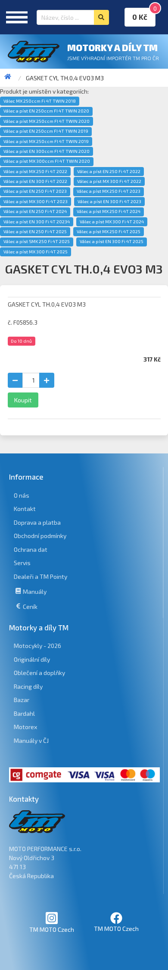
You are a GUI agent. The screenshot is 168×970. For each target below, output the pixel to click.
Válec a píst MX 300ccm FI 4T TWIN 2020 (46, 161)
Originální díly (32, 659)
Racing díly (28, 686)
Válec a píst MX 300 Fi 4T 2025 (35, 251)
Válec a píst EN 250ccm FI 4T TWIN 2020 (46, 110)
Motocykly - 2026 (37, 645)
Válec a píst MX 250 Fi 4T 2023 (108, 191)
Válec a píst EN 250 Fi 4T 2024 (35, 211)
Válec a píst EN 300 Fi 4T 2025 (111, 241)
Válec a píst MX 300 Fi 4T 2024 (112, 221)
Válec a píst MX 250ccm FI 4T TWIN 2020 (46, 121)
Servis (22, 562)
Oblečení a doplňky (39, 672)
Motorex (25, 726)
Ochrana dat (30, 549)
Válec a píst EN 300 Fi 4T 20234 (36, 221)
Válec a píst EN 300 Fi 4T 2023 (109, 201)
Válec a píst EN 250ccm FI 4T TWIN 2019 (45, 131)
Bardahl (24, 713)
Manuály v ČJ (31, 740)
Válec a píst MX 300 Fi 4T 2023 (35, 201)
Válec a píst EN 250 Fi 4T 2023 (35, 191)
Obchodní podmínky (40, 535)
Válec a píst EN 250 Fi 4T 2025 (35, 231)
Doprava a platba (37, 522)
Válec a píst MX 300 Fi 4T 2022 (109, 181)
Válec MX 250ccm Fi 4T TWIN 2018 (39, 100)
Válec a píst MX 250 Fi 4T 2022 (35, 171)
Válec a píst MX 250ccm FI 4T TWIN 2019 (46, 141)
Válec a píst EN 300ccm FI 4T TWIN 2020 (46, 151)
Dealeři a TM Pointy (40, 576)
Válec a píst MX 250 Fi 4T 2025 (108, 231)
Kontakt (25, 508)
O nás (21, 495)
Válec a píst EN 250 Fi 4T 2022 (108, 171)
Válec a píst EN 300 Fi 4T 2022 (35, 181)
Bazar (21, 699)
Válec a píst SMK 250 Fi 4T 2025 (36, 241)
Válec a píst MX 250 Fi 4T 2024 (108, 211)
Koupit (23, 400)
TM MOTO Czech (51, 929)
